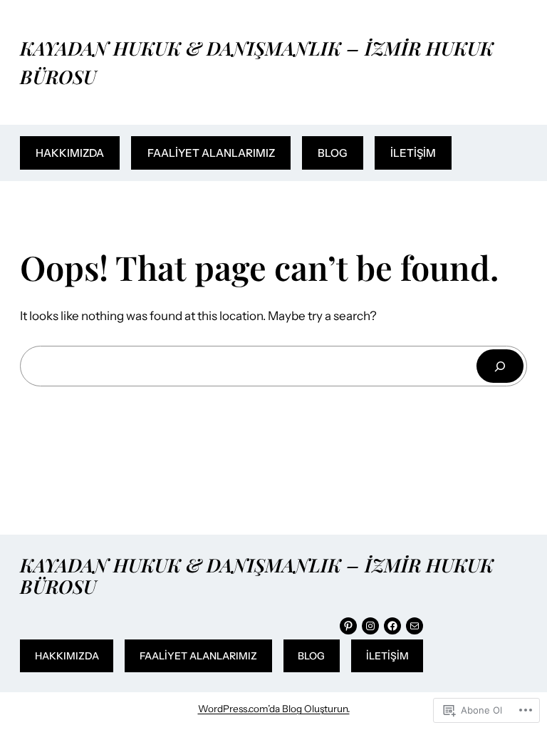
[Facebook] (392, 625)
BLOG (333, 153)
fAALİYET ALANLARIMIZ (211, 153)
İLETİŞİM (413, 153)
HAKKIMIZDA (70, 153)
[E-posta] (414, 625)
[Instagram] (370, 625)
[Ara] (499, 366)
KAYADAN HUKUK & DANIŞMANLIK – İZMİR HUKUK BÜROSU (257, 575)
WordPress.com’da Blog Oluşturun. (274, 708)
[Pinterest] (348, 625)
